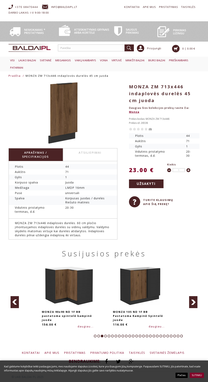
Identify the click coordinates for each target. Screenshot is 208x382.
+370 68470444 (26, 7)
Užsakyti (146, 183)
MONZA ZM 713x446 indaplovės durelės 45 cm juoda (67, 76)
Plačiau (182, 375)
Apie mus (149, 7)
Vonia (104, 60)
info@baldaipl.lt (64, 7)
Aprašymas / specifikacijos (35, 155)
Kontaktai (132, 7)
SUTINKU (197, 375)
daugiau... (86, 326)
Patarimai (16, 67)
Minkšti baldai (135, 60)
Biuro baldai (156, 60)
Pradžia (15, 76)
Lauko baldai (27, 60)
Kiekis (171, 164)
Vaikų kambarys (85, 60)
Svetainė (45, 60)
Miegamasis (63, 60)
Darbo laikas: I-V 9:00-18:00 (29, 12)
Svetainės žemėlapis (167, 353)
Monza (134, 112)
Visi (12, 60)
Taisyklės (188, 7)
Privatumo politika (107, 353)
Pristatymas (168, 7)
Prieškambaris (178, 60)
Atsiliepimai (90, 152)
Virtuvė (117, 60)
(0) (150, 129)
